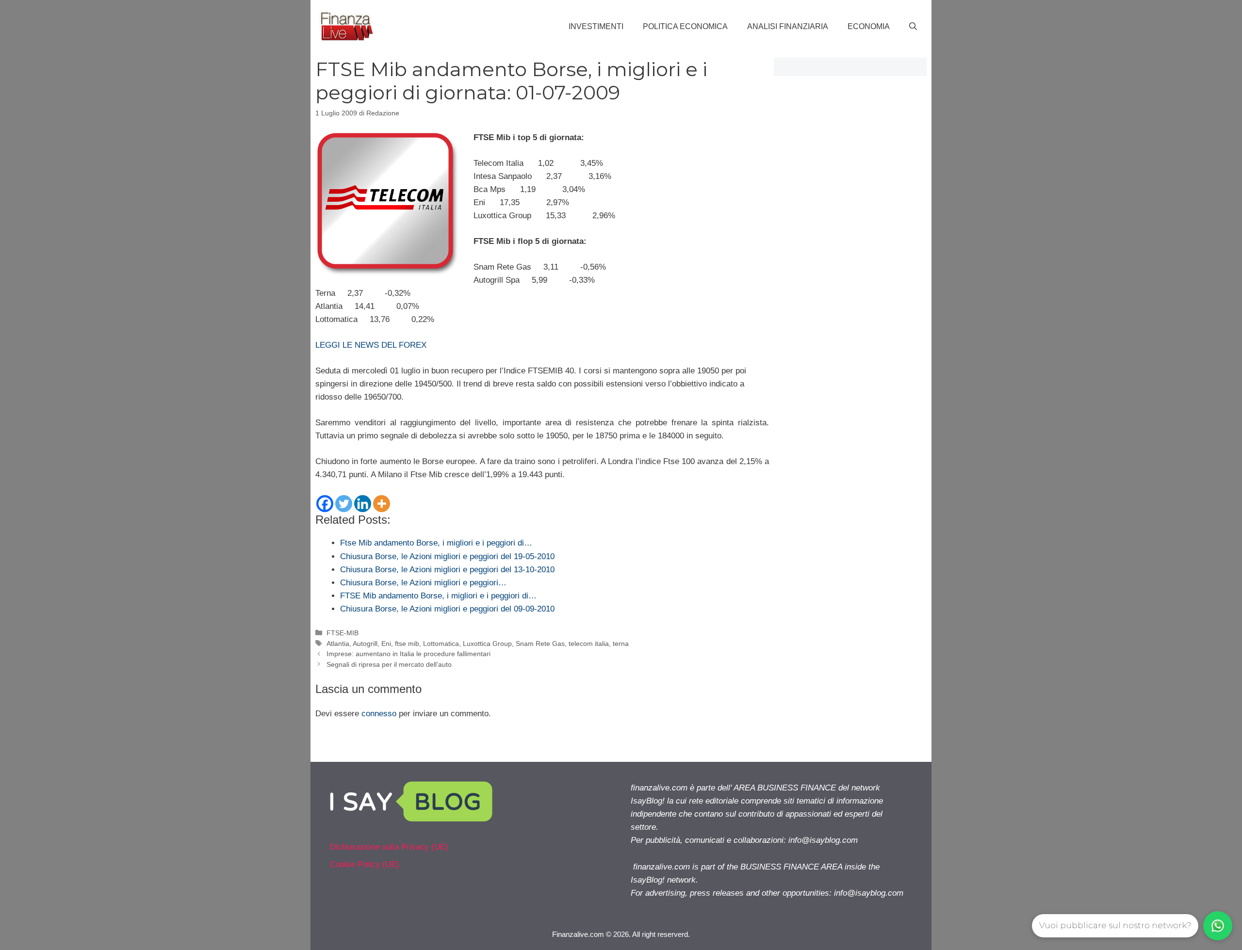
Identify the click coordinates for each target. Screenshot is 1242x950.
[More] (381, 503)
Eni (386, 643)
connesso (378, 713)
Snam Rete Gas (540, 643)
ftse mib (407, 643)
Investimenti (596, 26)
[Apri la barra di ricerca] (913, 27)
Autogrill (365, 643)
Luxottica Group (487, 643)
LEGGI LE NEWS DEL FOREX (370, 345)
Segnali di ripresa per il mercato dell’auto (389, 664)
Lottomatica (441, 643)
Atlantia (338, 643)
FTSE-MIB (343, 633)
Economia (869, 26)
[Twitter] (343, 503)
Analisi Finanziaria (787, 26)
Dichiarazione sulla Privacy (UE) (389, 847)
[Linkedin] (362, 503)
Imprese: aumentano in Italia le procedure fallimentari (408, 654)
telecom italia (589, 643)
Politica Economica (685, 26)
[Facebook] (324, 503)
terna (621, 643)
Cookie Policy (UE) (364, 864)
